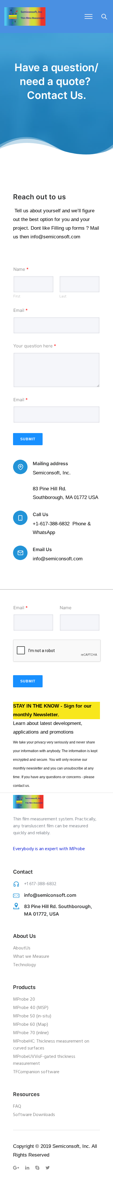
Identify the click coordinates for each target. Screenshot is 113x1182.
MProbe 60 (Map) (30, 1024)
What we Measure (31, 956)
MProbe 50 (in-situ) (32, 1016)
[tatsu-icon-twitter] (47, 1167)
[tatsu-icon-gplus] (17, 1167)
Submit (27, 439)
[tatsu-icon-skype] (38, 1167)
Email (20, 310)
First (16, 296)
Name (21, 269)
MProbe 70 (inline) (31, 1033)
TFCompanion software (36, 1072)
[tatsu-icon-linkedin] (28, 1167)
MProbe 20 (24, 999)
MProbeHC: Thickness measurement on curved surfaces (51, 1045)
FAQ (17, 1106)
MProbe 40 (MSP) (30, 1008)
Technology (24, 965)
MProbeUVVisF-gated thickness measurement (44, 1060)
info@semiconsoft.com (50, 895)
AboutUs (21, 948)
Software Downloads (34, 1115)
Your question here (34, 346)
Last (62, 296)
